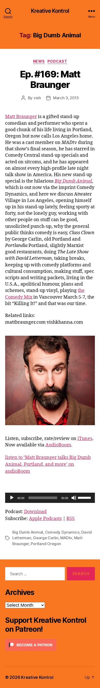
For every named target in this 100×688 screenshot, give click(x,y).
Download (35, 512)
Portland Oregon (46, 543)
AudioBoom (58, 445)
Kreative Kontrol (50, 11)
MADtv (66, 537)
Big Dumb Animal (27, 532)
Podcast (57, 61)
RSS (70, 519)
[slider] (85, 497)
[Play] (11, 497)
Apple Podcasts (45, 519)
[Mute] (73, 497)
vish (37, 97)
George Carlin (45, 537)
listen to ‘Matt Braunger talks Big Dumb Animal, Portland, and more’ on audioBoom (48, 464)
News (39, 61)
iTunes (84, 439)
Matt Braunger (21, 117)
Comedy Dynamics (62, 532)
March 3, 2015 (66, 97)
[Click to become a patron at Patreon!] (50, 645)
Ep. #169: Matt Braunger (50, 79)
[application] (50, 498)
